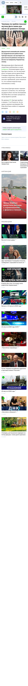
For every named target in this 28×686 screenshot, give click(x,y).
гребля (3, 48)
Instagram (4, 69)
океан (8, 48)
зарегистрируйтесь (15, 129)
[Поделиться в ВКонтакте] (6, 112)
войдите (5, 129)
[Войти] (22, 17)
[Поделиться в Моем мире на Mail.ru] (17, 112)
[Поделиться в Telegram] (2, 112)
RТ (10, 100)
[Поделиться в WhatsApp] (14, 112)
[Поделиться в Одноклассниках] (10, 112)
